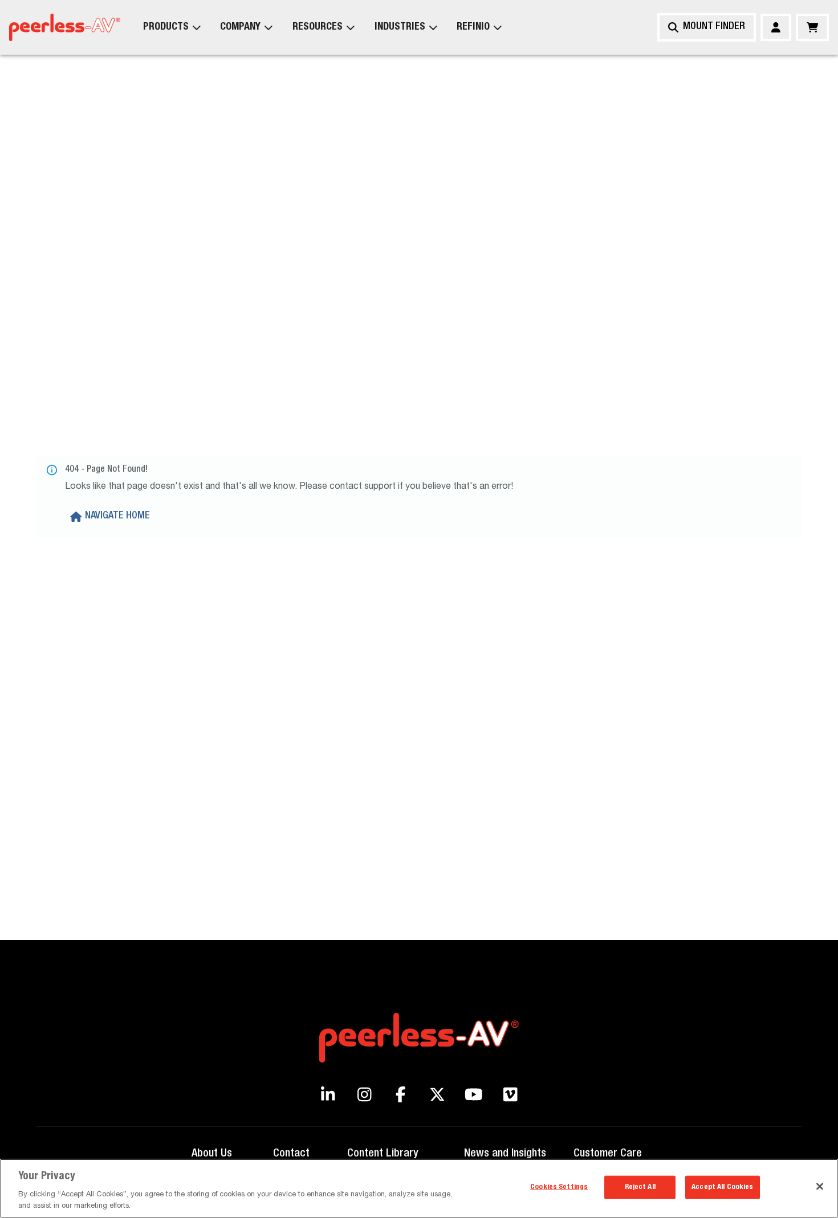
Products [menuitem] (166, 27)
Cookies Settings (559, 1187)
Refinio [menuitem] (473, 27)
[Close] (819, 1186)
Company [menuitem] (240, 27)
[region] (419, 1188)
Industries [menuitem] (400, 27)
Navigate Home (117, 516)
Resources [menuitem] (317, 27)
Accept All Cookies (722, 1187)
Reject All (640, 1187)
